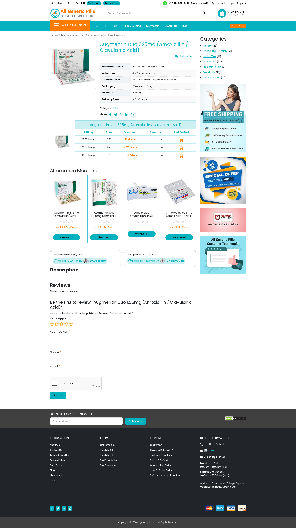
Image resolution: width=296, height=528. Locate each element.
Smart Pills (171, 26)
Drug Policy (56, 465)
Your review (60, 331)
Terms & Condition (60, 455)
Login (231, 3)
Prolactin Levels (212, 67)
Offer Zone (238, 26)
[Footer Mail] (207, 450)
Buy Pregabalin (108, 460)
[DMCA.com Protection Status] (235, 418)
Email (55, 366)
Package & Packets (161, 455)
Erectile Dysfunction (215, 51)
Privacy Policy (57, 460)
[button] (56, 25)
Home (53, 35)
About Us (55, 445)
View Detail (66, 237)
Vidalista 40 (106, 455)
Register (241, 3)
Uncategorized (211, 77)
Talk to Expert (188, 56)
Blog (184, 26)
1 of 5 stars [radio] (52, 324)
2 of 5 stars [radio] (57, 324)
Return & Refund (159, 460)
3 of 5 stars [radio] (61, 324)
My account (218, 3)
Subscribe (135, 421)
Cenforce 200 (107, 445)
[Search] (203, 13)
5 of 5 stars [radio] (71, 324)
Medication (209, 61)
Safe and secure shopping (165, 475)
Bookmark (94, 3)
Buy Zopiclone (108, 465)
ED (97, 26)
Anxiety (207, 45)
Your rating (58, 319)
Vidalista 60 (106, 450)
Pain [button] (115, 26)
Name (55, 352)
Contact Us (56, 450)
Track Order (112, 3)
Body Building (133, 26)
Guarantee (156, 445)
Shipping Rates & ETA (161, 450)
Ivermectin (152, 26)
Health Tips (209, 56)
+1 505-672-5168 (75, 3)
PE (105, 26)
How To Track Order (161, 470)
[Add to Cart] (181, 139)
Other (62, 35)
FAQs (53, 480)
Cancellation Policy (160, 465)
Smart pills (209, 72)
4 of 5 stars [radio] (66, 324)
